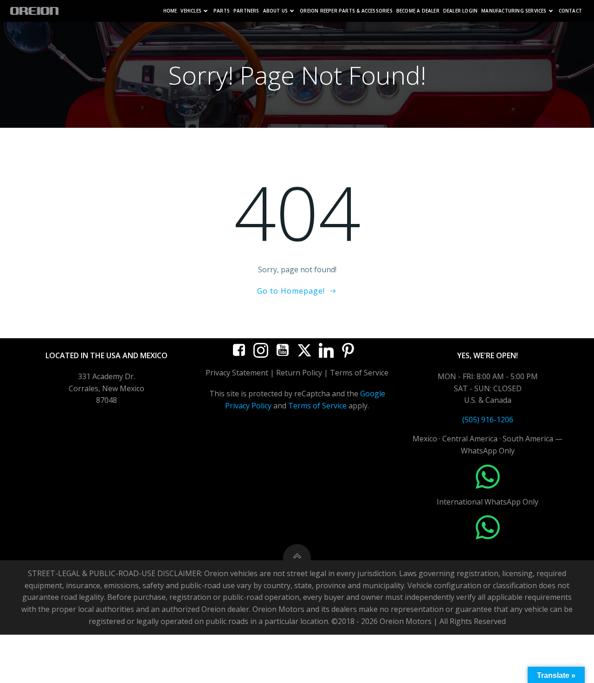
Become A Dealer (417, 11)
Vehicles (191, 11)
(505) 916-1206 (487, 419)
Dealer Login (460, 11)
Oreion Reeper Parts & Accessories (346, 11)
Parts (221, 11)
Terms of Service (317, 406)
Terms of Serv (354, 373)
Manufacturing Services (513, 11)
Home (170, 11)
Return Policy (299, 373)
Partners (246, 11)
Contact (570, 11)
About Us (275, 11)
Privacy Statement (237, 373)
